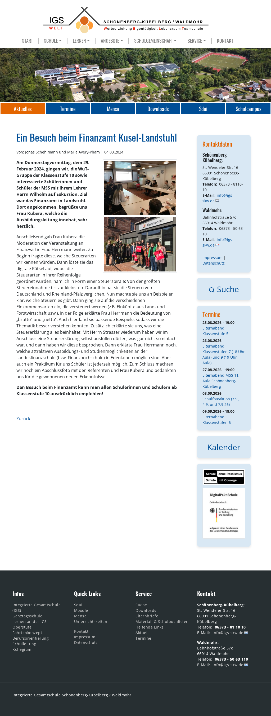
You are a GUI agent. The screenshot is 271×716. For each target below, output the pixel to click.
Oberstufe (22, 627)
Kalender (223, 447)
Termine (211, 314)
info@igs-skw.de (217, 242)
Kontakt (81, 631)
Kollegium (21, 649)
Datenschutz (213, 263)
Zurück (23, 418)
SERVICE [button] (195, 41)
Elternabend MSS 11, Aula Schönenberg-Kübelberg (220, 381)
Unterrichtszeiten (90, 621)
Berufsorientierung (30, 638)
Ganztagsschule (27, 615)
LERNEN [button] (79, 41)
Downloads (146, 610)
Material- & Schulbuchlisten (162, 621)
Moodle (81, 610)
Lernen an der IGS (29, 621)
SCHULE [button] (51, 41)
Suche (227, 289)
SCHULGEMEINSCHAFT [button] (153, 41)
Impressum (212, 257)
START (27, 41)
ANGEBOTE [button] (110, 41)
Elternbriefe (147, 615)
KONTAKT (225, 41)
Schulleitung (24, 643)
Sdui (78, 604)
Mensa (80, 615)
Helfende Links (150, 627)
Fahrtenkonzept (27, 632)
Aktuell (142, 632)
